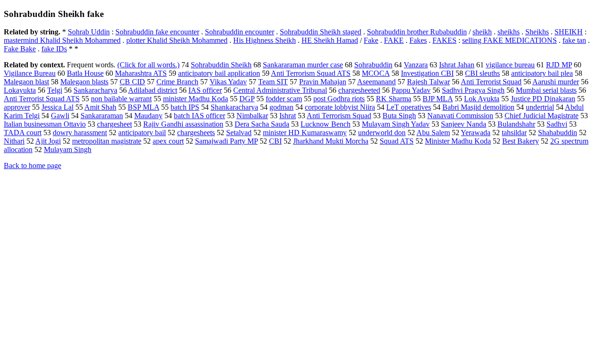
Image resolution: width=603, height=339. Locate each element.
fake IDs (54, 49)
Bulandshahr (516, 124)
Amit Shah (100, 107)
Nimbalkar (252, 116)
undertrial (540, 107)
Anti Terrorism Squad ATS (310, 73)
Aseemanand (376, 82)
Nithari (14, 141)
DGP (246, 99)
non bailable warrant (121, 99)
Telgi (54, 90)
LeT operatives (408, 107)
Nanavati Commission (460, 116)
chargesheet (114, 124)
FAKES (444, 40)
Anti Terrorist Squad (491, 82)
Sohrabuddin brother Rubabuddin (417, 32)
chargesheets (196, 133)
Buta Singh (399, 116)
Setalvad (239, 133)
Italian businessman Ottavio (45, 124)
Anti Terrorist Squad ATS (42, 99)
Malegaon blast (26, 82)
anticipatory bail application (219, 73)
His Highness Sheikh (264, 40)
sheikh (482, 32)
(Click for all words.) (148, 65)
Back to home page (32, 165)
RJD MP (559, 65)
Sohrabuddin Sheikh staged (320, 32)
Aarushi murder (555, 82)
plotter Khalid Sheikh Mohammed (177, 40)
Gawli (60, 116)
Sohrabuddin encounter (239, 32)
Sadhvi (556, 124)
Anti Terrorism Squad (339, 116)
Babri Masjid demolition (478, 107)
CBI (275, 141)
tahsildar (514, 133)
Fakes (418, 40)
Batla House (85, 73)
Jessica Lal (57, 107)
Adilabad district (152, 90)
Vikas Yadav (228, 82)
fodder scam (284, 99)
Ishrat (287, 116)
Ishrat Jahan (456, 65)
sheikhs (508, 32)
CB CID (132, 82)
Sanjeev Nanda (463, 124)
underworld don (382, 133)
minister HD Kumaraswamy (305, 133)
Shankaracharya (234, 107)
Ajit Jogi (48, 141)
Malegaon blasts (84, 82)
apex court (168, 141)
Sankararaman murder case (303, 65)
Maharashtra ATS (141, 73)
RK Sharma (393, 99)
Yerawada (475, 133)
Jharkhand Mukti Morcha (330, 141)
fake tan (574, 40)
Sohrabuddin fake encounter (157, 32)
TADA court (22, 133)
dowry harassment (80, 133)
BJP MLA (438, 99)
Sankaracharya (95, 90)
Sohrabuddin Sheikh (221, 65)
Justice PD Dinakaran (543, 99)
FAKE (394, 40)
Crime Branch (177, 82)
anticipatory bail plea (542, 73)
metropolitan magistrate (106, 141)
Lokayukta (20, 90)
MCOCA (376, 73)
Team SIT (273, 82)
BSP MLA (143, 107)
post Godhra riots (339, 99)
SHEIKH (568, 32)
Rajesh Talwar (428, 82)
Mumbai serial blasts (546, 90)
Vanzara (416, 65)
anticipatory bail (142, 133)
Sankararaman (102, 116)
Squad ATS (397, 141)
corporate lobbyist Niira (340, 107)
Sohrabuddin (373, 65)
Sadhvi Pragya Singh (473, 90)
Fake (371, 40)
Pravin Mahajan (322, 82)
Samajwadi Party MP (226, 141)
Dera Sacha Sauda (262, 124)
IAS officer (205, 90)
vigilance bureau (510, 65)
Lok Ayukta (481, 99)
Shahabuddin (557, 133)
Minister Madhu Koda (458, 141)
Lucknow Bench (325, 124)
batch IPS (185, 107)
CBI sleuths (482, 73)
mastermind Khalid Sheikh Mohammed (62, 40)
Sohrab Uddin (89, 32)
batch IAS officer (199, 116)
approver (17, 107)
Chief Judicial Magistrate (542, 116)
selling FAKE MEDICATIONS (509, 40)
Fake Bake (20, 49)
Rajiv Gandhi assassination (183, 124)
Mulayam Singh (67, 149)
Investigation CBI (427, 73)
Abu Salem (433, 133)
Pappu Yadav (411, 90)
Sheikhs (537, 32)
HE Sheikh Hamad (330, 40)
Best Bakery (520, 141)
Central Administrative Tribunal (280, 90)
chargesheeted (359, 90)
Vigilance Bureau (30, 73)
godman (281, 107)
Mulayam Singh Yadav (396, 124)
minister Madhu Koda (195, 99)
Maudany (148, 116)
